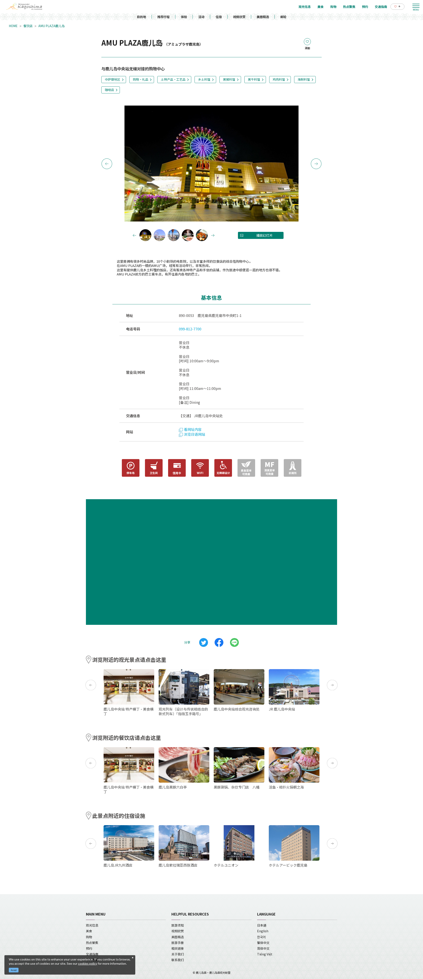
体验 (184, 17)
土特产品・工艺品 (173, 79)
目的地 (141, 17)
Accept (14, 970)
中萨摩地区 (112, 79)
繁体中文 (263, 942)
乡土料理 (204, 79)
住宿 (219, 17)
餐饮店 (28, 26)
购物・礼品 (140, 79)
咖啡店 (109, 89)
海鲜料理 (304, 79)
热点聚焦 (92, 942)
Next (316, 163)
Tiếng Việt (264, 954)
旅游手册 (177, 942)
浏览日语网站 (194, 434)
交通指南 (92, 954)
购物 (89, 937)
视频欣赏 (239, 17)
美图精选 (263, 17)
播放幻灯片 (264, 235)
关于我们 (177, 954)
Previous (107, 163)
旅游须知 (177, 925)
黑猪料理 (229, 79)
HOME (13, 26)
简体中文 (263, 948)
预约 (89, 948)
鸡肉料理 (279, 79)
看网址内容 (193, 429)
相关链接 (177, 948)
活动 (201, 17)
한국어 (261, 937)
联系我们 (177, 960)
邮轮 (283, 17)
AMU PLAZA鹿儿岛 (51, 26)
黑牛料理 (254, 79)
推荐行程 (163, 17)
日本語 (261, 925)
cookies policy (87, 963)
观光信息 (92, 925)
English (262, 931)
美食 (89, 931)
